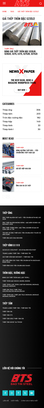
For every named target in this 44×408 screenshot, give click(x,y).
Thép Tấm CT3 (7, 315)
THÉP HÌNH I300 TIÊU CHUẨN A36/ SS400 (16, 265)
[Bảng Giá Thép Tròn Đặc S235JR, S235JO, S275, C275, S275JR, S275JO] (22, 34)
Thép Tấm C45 (7, 311)
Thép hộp (20, 147)
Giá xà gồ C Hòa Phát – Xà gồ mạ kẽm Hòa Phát (19, 250)
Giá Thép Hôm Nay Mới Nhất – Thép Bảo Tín (17, 257)
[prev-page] (4, 196)
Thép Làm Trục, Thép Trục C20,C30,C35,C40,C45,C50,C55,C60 (13, 290)
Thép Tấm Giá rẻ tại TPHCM (12, 322)
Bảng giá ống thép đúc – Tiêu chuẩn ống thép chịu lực (27, 151)
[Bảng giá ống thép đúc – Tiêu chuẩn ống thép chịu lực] (8, 150)
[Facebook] (5, 393)
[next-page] (7, 196)
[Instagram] (11, 393)
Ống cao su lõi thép (23, 185)
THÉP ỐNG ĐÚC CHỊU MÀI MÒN (12, 238)
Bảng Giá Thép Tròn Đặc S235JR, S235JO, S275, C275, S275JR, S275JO (21, 52)
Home (4, 11)
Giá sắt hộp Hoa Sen (23, 168)
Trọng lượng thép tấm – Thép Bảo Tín (16, 253)
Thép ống (9, 49)
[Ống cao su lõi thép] (8, 184)
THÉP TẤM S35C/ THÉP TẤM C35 (13, 318)
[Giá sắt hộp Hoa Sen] (8, 167)
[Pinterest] (18, 393)
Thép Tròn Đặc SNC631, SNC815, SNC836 (16, 281)
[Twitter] (25, 393)
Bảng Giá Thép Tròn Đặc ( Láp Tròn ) (15, 277)
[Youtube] (31, 393)
